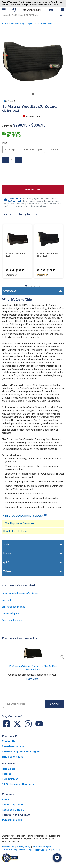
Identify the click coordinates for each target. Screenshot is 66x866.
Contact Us (8, 741)
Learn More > (33, 678)
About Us (7, 799)
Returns (6, 773)
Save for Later (33, 116)
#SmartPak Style (12, 819)
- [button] (5, 160)
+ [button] (19, 160)
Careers (56, 850)
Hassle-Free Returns (15, 531)
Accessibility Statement (39, 850)
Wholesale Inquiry (12, 756)
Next (62, 657)
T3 (3, 101)
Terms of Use (8, 847)
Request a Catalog (13, 809)
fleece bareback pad (12, 620)
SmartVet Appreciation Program (21, 751)
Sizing (6, 544)
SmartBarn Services (14, 746)
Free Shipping (10, 779)
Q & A (6, 562)
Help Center (9, 768)
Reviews (8, 553)
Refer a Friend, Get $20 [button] (16, 814)
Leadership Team (12, 804)
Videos (7, 571)
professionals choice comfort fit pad (20, 593)
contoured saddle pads (13, 606)
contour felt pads (10, 613)
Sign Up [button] (55, 703)
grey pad (6, 600)
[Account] (15, 9)
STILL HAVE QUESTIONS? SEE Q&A (23, 515)
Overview (9, 290)
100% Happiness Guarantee (18, 523)
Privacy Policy (23, 847)
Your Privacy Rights (42, 847)
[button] (61, 15)
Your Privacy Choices (15, 850)
